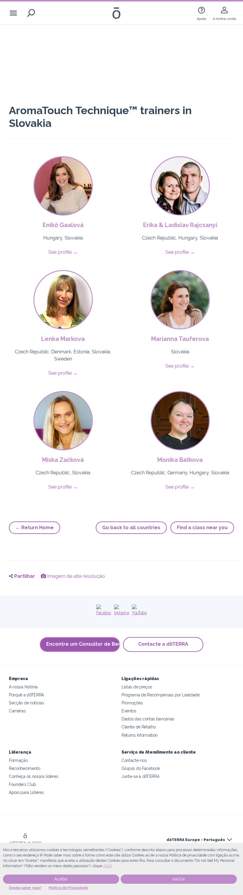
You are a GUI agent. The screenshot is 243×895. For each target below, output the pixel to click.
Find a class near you (202, 527)
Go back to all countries (131, 527)
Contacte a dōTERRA (163, 644)
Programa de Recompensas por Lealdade (161, 694)
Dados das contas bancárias (148, 718)
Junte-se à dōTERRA (140, 776)
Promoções (132, 702)
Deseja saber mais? (25, 888)
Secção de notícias (26, 702)
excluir (178, 879)
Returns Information (140, 735)
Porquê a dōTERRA (26, 694)
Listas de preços (137, 686)
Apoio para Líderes (26, 792)
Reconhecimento (24, 768)
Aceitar (61, 879)
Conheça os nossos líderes (33, 776)
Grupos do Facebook (141, 768)
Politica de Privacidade (68, 888)
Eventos (129, 710)
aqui (107, 866)
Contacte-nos (134, 760)
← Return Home (34, 527)
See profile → (63, 252)
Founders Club (22, 784)
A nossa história (23, 686)
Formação (18, 760)
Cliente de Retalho (139, 726)
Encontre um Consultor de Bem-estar (83, 644)
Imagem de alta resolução (75, 576)
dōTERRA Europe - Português (196, 840)
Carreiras (17, 710)
